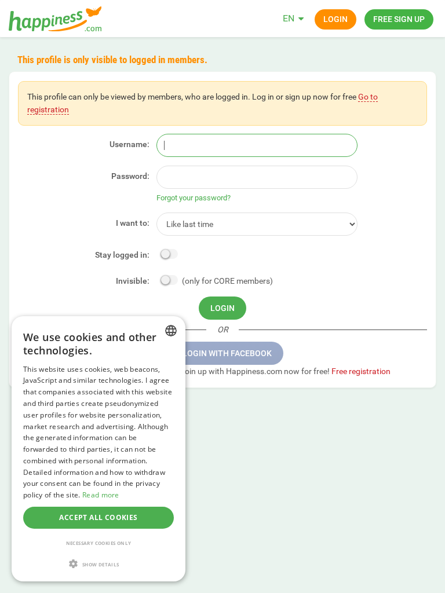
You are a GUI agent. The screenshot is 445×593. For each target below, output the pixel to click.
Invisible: (132, 280)
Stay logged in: (122, 254)
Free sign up (399, 19)
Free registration (361, 371)
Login (335, 19)
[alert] (98, 448)
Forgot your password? (193, 197)
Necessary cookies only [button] (99, 543)
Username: (129, 144)
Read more (100, 495)
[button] (98, 564)
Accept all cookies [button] (98, 517)
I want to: (132, 223)
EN (288, 18)
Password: (130, 176)
